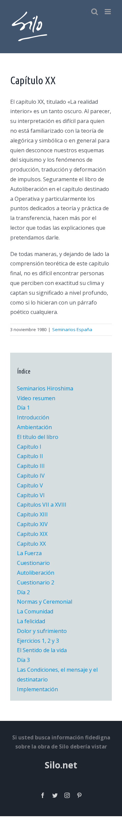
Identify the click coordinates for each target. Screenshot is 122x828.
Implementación (37, 689)
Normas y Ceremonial (44, 601)
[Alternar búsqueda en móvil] (94, 11)
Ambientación (34, 427)
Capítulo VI (31, 495)
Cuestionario (33, 563)
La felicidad (31, 621)
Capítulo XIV (32, 524)
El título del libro (37, 437)
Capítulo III (31, 466)
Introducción (33, 417)
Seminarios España (72, 329)
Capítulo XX (31, 543)
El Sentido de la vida (42, 650)
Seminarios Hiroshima (45, 388)
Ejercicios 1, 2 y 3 (38, 640)
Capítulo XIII (32, 514)
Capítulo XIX (32, 534)
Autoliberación (35, 572)
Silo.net (61, 765)
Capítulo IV (31, 475)
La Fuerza (29, 553)
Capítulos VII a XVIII (41, 504)
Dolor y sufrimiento (42, 631)
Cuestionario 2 (35, 582)
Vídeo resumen (36, 398)
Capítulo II (30, 456)
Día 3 (23, 660)
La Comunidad (35, 611)
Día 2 (23, 592)
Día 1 (23, 407)
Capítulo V (30, 485)
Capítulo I (29, 446)
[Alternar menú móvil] (108, 11)
